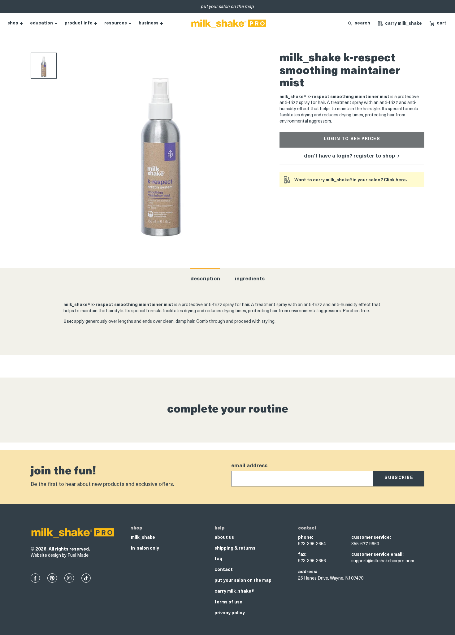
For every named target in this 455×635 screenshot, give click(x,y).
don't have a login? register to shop (350, 156)
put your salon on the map (242, 580)
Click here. (395, 180)
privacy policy (229, 613)
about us (224, 537)
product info (79, 23)
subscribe (398, 478)
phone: (305, 537)
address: (307, 572)
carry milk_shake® (234, 591)
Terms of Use (228, 602)
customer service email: (377, 554)
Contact (223, 570)
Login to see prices (352, 139)
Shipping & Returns (234, 548)
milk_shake (143, 537)
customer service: (371, 537)
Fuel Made (78, 555)
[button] (437, 23)
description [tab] (205, 279)
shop (12, 23)
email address (249, 466)
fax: (302, 554)
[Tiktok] (86, 578)
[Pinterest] (52, 578)
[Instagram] (69, 578)
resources (115, 23)
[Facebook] (35, 578)
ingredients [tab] (250, 279)
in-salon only (145, 548)
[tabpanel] (227, 315)
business (148, 23)
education (41, 23)
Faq (218, 559)
